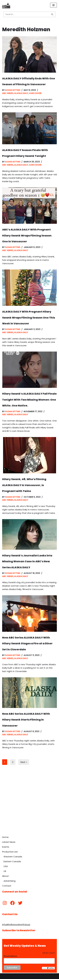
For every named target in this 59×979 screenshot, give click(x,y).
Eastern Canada (12, 861)
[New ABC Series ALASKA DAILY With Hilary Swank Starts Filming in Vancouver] (29, 692)
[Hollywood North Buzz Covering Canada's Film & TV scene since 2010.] (6, 5)
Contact (6, 885)
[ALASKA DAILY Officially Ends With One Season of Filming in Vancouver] (29, 54)
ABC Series (7, 93)
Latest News (8, 841)
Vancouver (35, 93)
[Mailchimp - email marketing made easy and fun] (48, 968)
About (5, 875)
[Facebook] (12, 903)
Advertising (9, 880)
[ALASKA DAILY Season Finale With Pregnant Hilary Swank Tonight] (29, 128)
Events (5, 846)
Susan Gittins (12, 90)
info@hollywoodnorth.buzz (16, 924)
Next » (23, 762)
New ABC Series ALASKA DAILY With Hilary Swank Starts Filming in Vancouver (26, 719)
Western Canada (13, 856)
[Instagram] (4, 903)
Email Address (11, 956)
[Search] (52, 14)
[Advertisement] (29, 803)
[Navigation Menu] (53, 5)
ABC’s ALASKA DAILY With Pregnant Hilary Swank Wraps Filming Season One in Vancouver (27, 235)
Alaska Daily (21, 93)
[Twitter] (20, 903)
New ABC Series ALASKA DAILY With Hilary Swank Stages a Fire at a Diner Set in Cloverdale (27, 643)
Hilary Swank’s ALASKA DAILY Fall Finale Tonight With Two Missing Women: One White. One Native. (29, 399)
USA (6, 866)
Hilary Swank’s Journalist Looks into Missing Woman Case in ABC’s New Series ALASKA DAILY (27, 561)
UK (5, 871)
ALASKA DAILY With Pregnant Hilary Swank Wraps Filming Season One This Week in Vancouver (28, 317)
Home (5, 837)
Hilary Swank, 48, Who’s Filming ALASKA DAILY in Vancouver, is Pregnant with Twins (24, 485)
